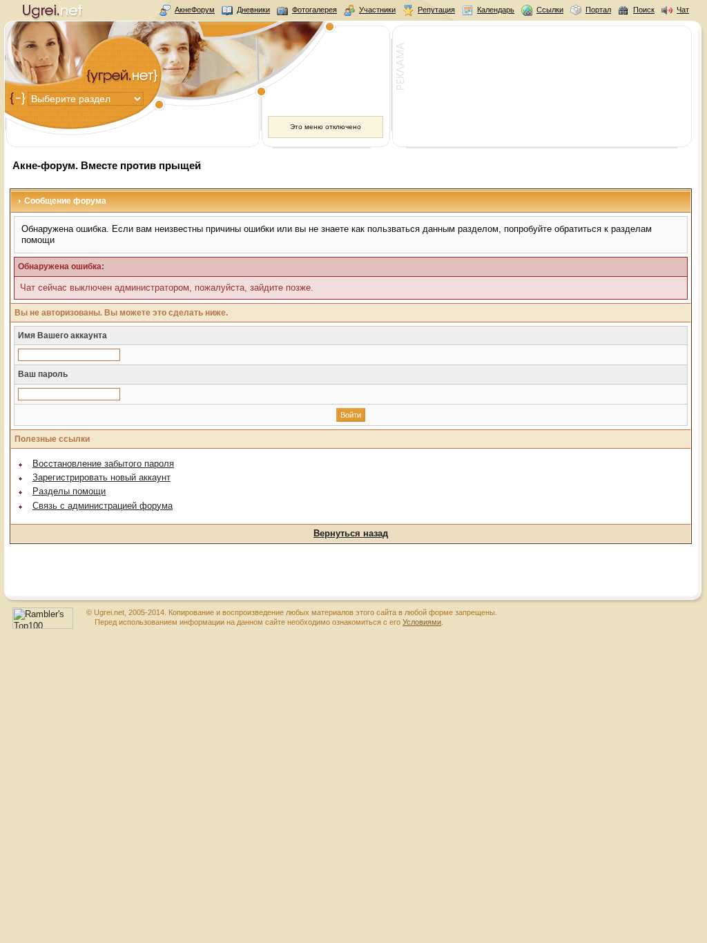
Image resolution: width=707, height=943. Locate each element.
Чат (683, 10)
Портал (598, 10)
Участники (377, 10)
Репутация (436, 10)
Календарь (495, 10)
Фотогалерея (314, 10)
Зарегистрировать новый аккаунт (101, 477)
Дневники (253, 10)
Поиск (644, 10)
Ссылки (549, 10)
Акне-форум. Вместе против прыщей (106, 165)
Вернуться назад (350, 533)
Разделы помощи (69, 491)
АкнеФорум (195, 10)
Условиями (422, 622)
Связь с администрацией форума (102, 505)
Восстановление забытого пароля (103, 463)
